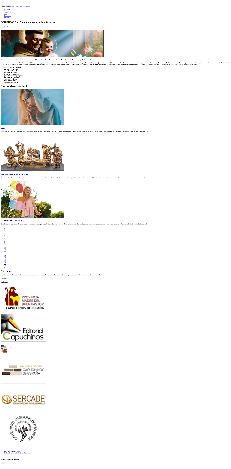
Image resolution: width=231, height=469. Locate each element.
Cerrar (3, 462)
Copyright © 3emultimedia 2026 (13, 451)
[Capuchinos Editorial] (23, 343)
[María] (32, 125)
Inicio (6, 26)
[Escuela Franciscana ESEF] (8, 355)
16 (5, 254)
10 (5, 244)
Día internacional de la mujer (11, 220)
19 (5, 259)
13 (5, 249)
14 (5, 251)
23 (5, 265)
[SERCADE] (23, 414)
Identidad (7, 9)
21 (5, 262)
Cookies (20, 453)
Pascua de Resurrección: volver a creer (15, 174)
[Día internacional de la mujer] (32, 217)
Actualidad (7, 12)
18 (5, 257)
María (3, 128)
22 (5, 264)
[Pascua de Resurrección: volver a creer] (32, 171)
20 (5, 261)
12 (5, 248)
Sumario (6, 11)
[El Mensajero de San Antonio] (21, 6)
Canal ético (27, 453)
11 (5, 246)
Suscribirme (7, 16)
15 (5, 252)
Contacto (6, 17)
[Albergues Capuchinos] (23, 443)
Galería (6, 14)
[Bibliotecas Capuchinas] (23, 385)
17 (5, 256)
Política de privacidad (10, 453)
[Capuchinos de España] (23, 313)
